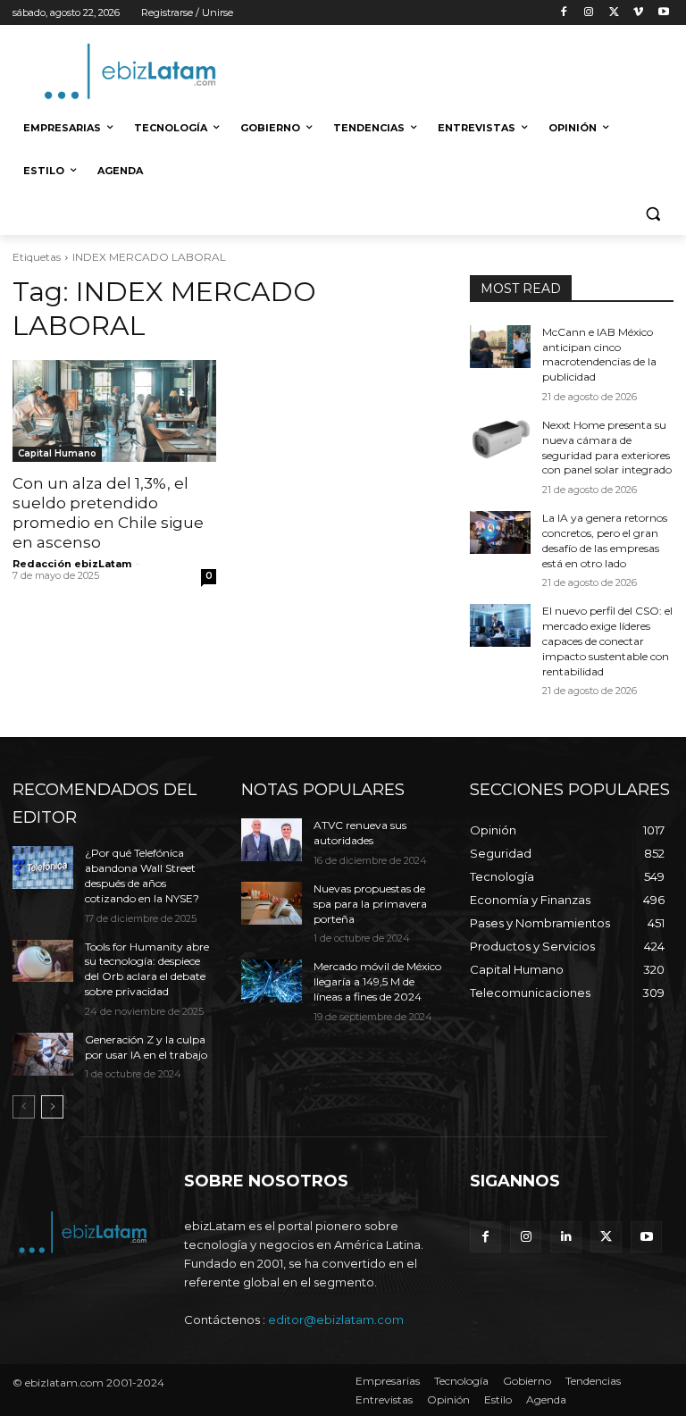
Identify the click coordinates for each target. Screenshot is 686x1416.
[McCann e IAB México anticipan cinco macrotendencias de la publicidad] (500, 346)
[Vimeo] (638, 13)
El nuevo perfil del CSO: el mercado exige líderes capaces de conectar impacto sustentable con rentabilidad (607, 640)
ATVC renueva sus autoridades (360, 832)
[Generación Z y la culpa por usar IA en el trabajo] (43, 1054)
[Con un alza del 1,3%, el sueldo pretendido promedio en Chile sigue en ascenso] (114, 411)
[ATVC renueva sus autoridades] (271, 839)
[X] (614, 13)
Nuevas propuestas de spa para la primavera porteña (370, 904)
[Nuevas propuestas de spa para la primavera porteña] (271, 903)
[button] (652, 214)
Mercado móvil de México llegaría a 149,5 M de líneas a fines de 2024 (377, 981)
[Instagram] (589, 13)
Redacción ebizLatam (72, 563)
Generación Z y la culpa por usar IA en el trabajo (146, 1047)
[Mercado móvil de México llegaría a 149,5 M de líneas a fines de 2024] (271, 980)
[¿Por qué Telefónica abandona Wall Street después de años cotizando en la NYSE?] (43, 867)
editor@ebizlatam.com (336, 1319)
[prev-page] (24, 1107)
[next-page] (52, 1107)
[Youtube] (663, 13)
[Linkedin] (565, 1237)
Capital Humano (57, 453)
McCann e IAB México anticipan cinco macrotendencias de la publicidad (599, 354)
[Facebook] (564, 13)
